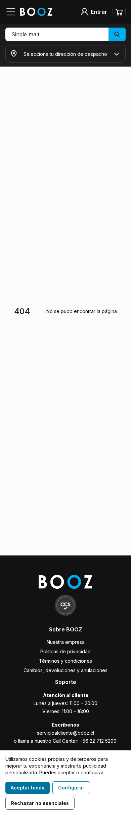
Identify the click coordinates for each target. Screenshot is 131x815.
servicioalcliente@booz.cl (65, 733)
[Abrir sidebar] (12, 12)
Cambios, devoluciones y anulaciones (65, 670)
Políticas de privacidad (65, 651)
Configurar (71, 787)
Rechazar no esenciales (40, 803)
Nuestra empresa (66, 642)
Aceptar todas (27, 787)
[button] (65, 34)
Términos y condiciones (65, 661)
